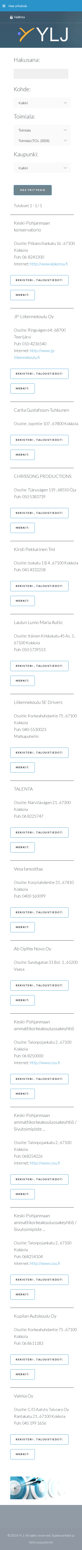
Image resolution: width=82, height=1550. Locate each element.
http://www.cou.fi (45, 1062)
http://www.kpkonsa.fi (49, 263)
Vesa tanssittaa (30, 868)
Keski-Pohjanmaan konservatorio (32, 226)
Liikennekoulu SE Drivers (40, 702)
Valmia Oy (26, 1395)
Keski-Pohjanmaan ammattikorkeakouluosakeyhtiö (46, 1025)
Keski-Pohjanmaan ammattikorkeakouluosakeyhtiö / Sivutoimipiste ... (45, 1121)
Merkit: (22, 295)
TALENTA (25, 788)
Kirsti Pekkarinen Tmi (37, 549)
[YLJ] (41, 34)
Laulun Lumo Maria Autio (40, 622)
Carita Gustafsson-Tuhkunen (44, 410)
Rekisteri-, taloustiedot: (39, 280)
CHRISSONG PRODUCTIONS (45, 476)
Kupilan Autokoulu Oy (37, 1316)
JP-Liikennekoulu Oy (36, 316)
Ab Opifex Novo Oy (35, 948)
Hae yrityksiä (18, 6)
